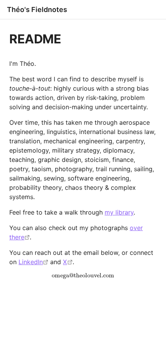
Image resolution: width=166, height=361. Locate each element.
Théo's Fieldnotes (37, 9)
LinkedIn (31, 262)
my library (119, 212)
